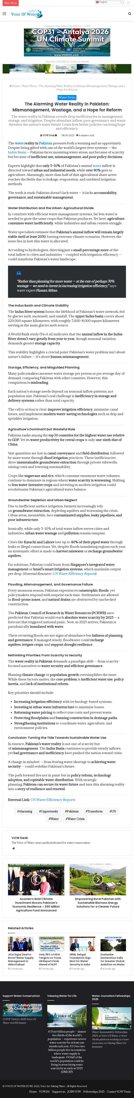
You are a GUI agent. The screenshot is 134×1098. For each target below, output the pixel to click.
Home (16, 86)
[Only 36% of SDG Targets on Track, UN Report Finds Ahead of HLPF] (52, 944)
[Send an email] (56, 135)
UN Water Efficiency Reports (74, 574)
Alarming (25, 811)
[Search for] (129, 15)
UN (113, 811)
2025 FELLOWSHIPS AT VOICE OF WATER (67, 61)
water (19, 143)
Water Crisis (76, 819)
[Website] (14, 848)
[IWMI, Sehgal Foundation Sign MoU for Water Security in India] (82, 944)
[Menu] (4, 15)
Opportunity (49, 811)
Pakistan (45, 143)
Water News (29, 86)
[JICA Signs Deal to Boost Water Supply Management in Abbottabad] (21, 944)
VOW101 (44, 1091)
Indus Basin (17, 152)
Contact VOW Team (119, 1091)
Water (54, 819)
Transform (95, 811)
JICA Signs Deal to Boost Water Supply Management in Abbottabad (21, 959)
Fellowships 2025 (94, 1091)
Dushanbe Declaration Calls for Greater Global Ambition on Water (112, 959)
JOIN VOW (74, 1091)
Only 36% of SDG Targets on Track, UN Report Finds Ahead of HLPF (50, 959)
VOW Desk (48, 135)
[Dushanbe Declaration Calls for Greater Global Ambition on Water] (113, 944)
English (103, 2)
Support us (58, 1091)
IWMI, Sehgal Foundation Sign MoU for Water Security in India (80, 959)
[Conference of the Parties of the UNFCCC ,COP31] (67, 42)
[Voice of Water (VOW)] (27, 13)
